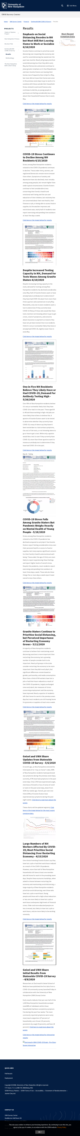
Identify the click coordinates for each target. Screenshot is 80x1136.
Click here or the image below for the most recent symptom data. (39, 810)
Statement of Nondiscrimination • (56, 1091)
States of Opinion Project (10, 33)
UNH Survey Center (11, 14)
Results (8, 54)
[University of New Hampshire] (15, 5)
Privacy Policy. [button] (61, 1127)
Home (6, 21)
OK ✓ (40, 1132)
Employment (9, 1078)
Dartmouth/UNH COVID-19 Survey (41, 21)
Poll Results (8, 1074)
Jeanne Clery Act (10, 1093)
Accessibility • (40, 1091)
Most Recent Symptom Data (67, 35)
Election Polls (9, 44)
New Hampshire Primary (12, 39)
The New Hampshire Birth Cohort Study (11, 65)
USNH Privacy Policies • (12, 1091)
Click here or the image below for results (37, 104)
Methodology (10, 58)
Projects (26, 21)
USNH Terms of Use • (28, 1091)
